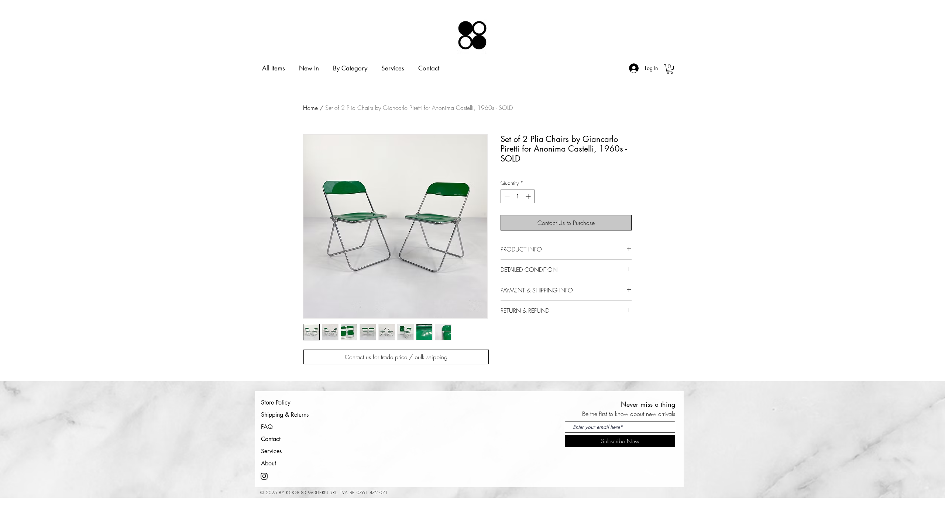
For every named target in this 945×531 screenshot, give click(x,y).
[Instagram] (264, 476)
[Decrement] (506, 196)
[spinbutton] (517, 196)
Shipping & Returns (285, 415)
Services (271, 451)
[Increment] (528, 196)
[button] (670, 69)
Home (310, 108)
